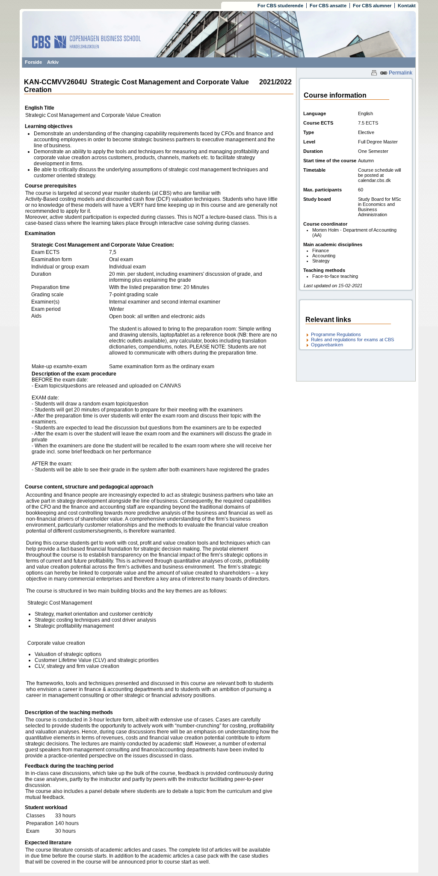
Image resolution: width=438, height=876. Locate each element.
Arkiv (53, 62)
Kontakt (407, 5)
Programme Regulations (336, 334)
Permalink (400, 73)
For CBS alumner (372, 5)
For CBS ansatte (328, 5)
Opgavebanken (327, 344)
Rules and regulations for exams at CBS (352, 339)
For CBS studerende (280, 5)
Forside (33, 62)
